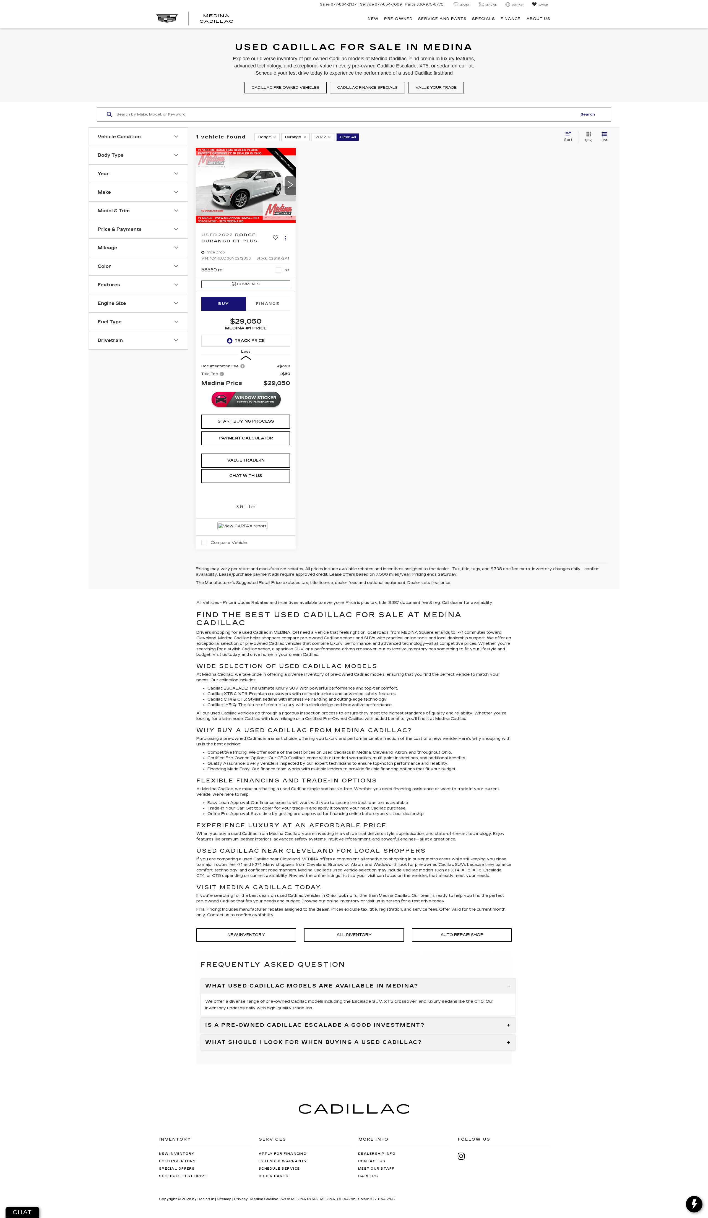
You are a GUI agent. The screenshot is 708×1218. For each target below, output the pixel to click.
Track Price (250, 340)
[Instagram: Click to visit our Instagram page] (464, 1156)
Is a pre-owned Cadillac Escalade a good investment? (315, 1025)
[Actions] (285, 238)
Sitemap (224, 1199)
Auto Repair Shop (462, 935)
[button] (290, 185)
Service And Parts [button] (442, 19)
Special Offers (177, 1168)
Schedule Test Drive (183, 1176)
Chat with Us (245, 475)
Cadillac (355, 718)
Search (588, 114)
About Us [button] (538, 19)
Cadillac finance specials (367, 87)
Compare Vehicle (229, 542)
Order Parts (273, 1176)
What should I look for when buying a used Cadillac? (313, 1042)
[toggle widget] (694, 1204)
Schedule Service (279, 1168)
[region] (245, 375)
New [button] (373, 19)
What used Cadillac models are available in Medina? (312, 986)
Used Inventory (177, 1161)
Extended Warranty (283, 1161)
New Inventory (246, 935)
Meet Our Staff (376, 1168)
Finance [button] (510, 19)
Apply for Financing (282, 1154)
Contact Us (372, 1161)
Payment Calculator (246, 438)
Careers (368, 1176)
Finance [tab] (268, 304)
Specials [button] (483, 19)
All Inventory (354, 935)
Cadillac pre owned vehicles (285, 87)
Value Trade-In (246, 460)
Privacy (241, 1199)
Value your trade (436, 87)
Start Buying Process (246, 421)
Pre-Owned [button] (398, 19)
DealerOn (205, 1199)
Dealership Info (376, 1154)
